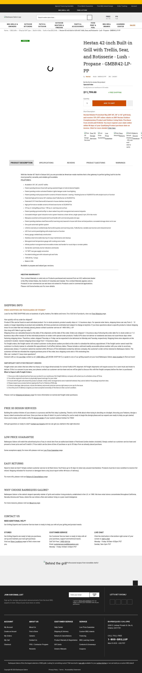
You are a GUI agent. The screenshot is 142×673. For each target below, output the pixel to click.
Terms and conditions (85, 601)
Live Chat (22, 357)
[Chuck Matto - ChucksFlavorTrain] (59, 574)
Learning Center (121, 25)
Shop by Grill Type (25, 30)
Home (6, 30)
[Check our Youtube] (124, 601)
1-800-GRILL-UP (42, 357)
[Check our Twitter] (118, 601)
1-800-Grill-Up (65, 542)
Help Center (58, 627)
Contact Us (33, 640)
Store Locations (16, 542)
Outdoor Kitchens (28, 25)
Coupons (82, 649)
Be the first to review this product (94, 82)
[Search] (89, 17)
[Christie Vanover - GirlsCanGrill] (14, 574)
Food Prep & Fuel (93, 25)
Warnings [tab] (120, 163)
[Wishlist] (127, 17)
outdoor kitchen (102, 663)
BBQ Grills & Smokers (12, 25)
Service (83, 622)
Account (8, 622)
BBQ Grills (13, 30)
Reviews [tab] (71, 163)
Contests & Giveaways (87, 644)
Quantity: (86, 99)
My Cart (7, 640)
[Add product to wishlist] (130, 103)
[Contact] (120, 17)
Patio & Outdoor (42, 25)
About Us (32, 503)
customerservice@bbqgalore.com (66, 544)
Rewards (32, 649)
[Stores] (112, 17)
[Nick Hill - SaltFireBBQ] (37, 574)
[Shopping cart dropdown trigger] (135, 17)
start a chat (106, 539)
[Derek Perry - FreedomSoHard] (82, 574)
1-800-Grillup (118, 639)
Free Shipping (97, 314)
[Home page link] (16, 17)
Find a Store (33, 631)
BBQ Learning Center (86, 640)
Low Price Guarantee (51, 450)
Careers (32, 636)
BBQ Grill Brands (107, 25)
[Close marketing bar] (139, 2)
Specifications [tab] (46, 163)
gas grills (82, 663)
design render (39, 418)
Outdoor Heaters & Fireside (59, 25)
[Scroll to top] (135, 583)
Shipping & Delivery (23, 395)
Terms (61, 670)
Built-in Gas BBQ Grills (50, 30)
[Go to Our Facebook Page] (112, 601)
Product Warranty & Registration (65, 640)
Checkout (7, 644)
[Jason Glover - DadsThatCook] (105, 574)
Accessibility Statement (73, 670)
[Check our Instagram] (129, 601)
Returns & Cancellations (35, 477)
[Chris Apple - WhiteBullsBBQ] (127, 574)
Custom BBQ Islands (86, 631)
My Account (8, 627)
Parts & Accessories (78, 25)
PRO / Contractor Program (38, 644)
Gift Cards (58, 644)
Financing (82, 636)
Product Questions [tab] (95, 163)
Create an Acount (10, 631)
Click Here (111, 128)
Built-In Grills (37, 30)
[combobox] (64, 17)
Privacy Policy (53, 670)
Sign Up (94, 594)
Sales (132, 25)
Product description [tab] (21, 163)
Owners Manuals (60, 649)
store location (118, 357)
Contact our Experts (38, 424)
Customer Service (63, 622)
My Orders (8, 636)
